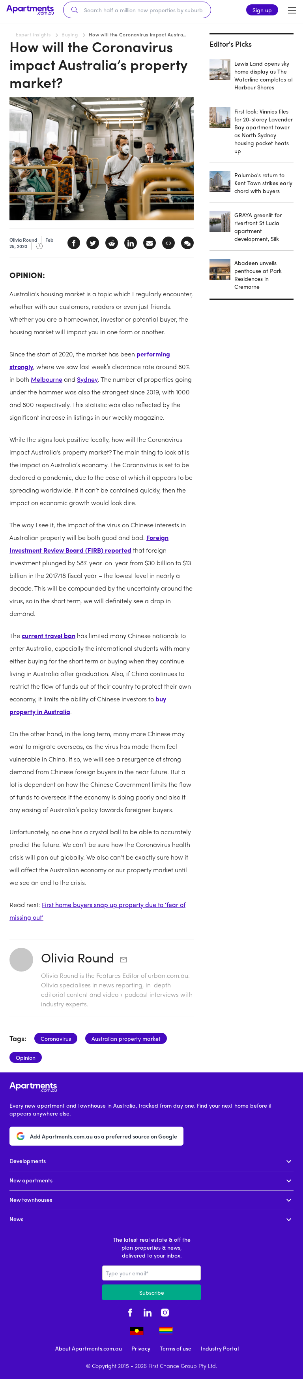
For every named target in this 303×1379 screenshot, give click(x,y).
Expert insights (33, 34)
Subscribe (151, 1292)
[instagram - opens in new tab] (165, 1311)
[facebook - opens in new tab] (130, 1311)
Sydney (87, 379)
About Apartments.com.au (88, 1348)
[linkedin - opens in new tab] (147, 1311)
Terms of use (175, 1348)
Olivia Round (77, 957)
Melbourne (46, 379)
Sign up (262, 10)
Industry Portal (220, 1348)
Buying (70, 34)
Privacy (140, 1348)
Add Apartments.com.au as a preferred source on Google (103, 1136)
